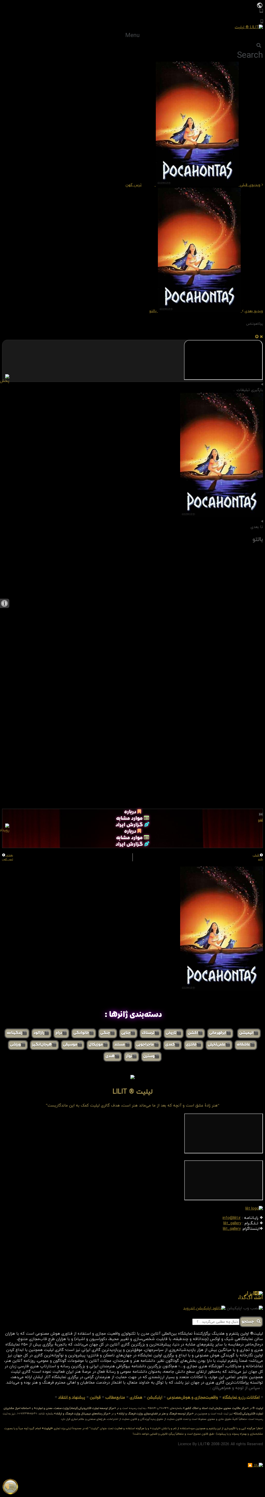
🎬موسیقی (72, 1045)
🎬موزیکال (98, 1045)
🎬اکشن (195, 1033)
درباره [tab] (130, 812)
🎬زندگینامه (17, 1033)
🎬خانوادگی (83, 1033)
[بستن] (261, 337)
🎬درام (61, 1033)
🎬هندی (113, 1056)
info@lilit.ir (232, 1218)
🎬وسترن (151, 1056)
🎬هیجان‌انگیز (44, 1045)
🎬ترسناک (150, 1033)
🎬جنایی (128, 1033)
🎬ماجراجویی (147, 1045)
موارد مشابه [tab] (130, 818)
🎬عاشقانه (246, 1045)
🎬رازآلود (41, 1033)
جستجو (249, 1322)
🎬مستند (122, 1045)
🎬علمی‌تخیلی (219, 1045)
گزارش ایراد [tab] (130, 825)
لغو (260, 820)
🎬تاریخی (173, 1033)
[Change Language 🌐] (259, 5)
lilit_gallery (232, 1223)
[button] (132, 35)
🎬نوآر (131, 1056)
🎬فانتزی (193, 1045)
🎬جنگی (107, 1033)
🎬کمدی (172, 1045)
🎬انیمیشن (249, 1033)
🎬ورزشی (18, 1045)
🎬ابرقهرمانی (220, 1033)
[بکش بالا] (257, 337)
